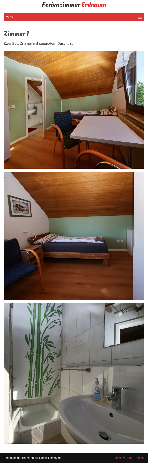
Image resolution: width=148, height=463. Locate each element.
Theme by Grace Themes (128, 457)
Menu (9, 17)
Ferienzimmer (74, 4)
